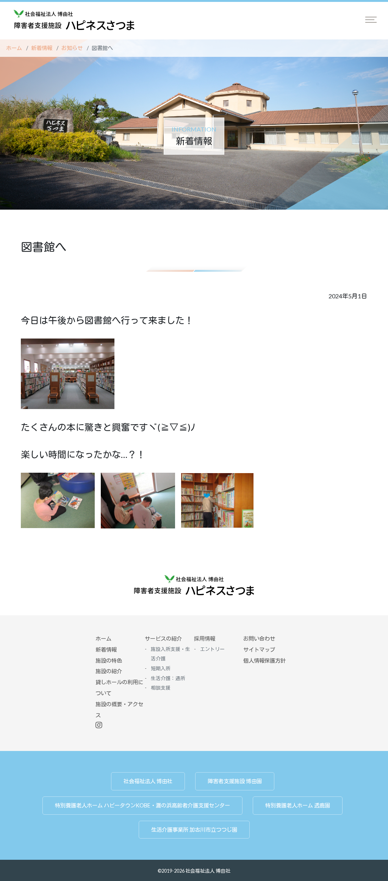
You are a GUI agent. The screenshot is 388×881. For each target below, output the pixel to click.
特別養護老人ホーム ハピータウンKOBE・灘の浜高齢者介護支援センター (142, 805)
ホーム (14, 48)
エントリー (212, 649)
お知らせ (72, 48)
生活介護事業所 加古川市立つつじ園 (194, 829)
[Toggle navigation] (370, 19)
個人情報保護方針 (264, 660)
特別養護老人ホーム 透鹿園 (297, 805)
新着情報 (41, 48)
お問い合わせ (259, 638)
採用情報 (204, 638)
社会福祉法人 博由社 (148, 781)
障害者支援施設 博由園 (235, 781)
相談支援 (161, 688)
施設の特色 (108, 660)
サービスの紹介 (163, 638)
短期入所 (161, 668)
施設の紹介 (108, 671)
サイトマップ (259, 649)
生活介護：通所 (168, 678)
